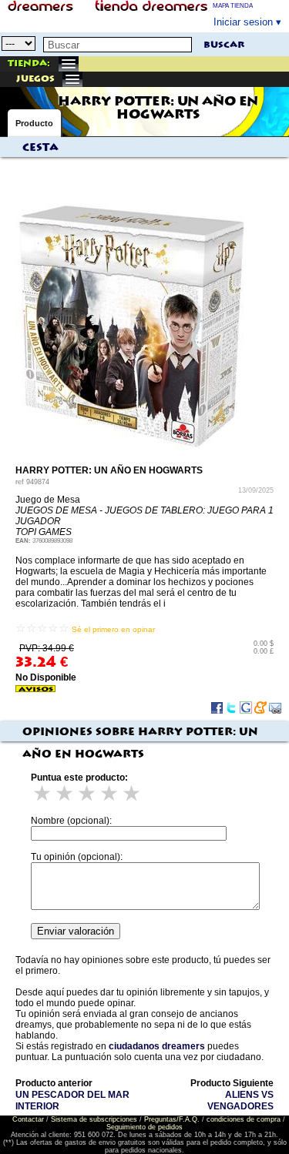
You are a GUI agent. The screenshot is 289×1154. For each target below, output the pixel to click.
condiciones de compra (244, 1119)
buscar (223, 45)
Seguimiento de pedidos (144, 1127)
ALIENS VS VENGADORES (240, 1100)
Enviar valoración (75, 931)
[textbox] (117, 44)
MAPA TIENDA (233, 5)
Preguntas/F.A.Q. (172, 1119)
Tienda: (29, 63)
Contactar (28, 1119)
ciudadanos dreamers (157, 1046)
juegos (35, 79)
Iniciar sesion (243, 22)
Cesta (40, 147)
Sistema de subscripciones (94, 1119)
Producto (34, 123)
